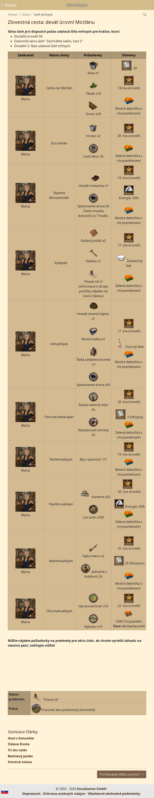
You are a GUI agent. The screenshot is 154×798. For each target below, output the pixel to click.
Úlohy (26, 14)
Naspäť (10, 5)
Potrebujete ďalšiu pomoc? (120, 774)
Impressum (31, 793)
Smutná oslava (20, 762)
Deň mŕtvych (43, 14)
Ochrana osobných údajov (64, 793)
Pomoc (12, 14)
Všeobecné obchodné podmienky (114, 793)
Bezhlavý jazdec (20, 756)
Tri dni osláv (17, 750)
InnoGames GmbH (91, 789)
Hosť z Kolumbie (21, 738)
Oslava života (18, 744)
